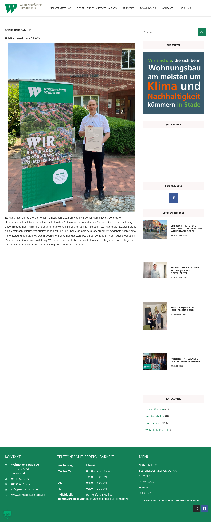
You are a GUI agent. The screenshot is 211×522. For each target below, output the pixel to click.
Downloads (148, 8)
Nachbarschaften (155, 416)
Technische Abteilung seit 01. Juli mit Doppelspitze (185, 270)
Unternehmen (153, 423)
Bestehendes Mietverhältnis (97, 8)
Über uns (185, 8)
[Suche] (202, 32)
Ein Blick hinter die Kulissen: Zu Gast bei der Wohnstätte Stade (186, 228)
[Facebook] (204, 508)
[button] (7, 514)
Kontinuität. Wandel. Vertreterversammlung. (186, 360)
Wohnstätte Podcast (156, 430)
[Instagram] (196, 508)
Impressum (149, 500)
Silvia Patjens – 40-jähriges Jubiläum (182, 309)
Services (128, 8)
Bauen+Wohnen (154, 409)
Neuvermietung (60, 8)
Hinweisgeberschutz (189, 500)
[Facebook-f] (173, 198)
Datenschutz (166, 500)
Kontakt (167, 8)
